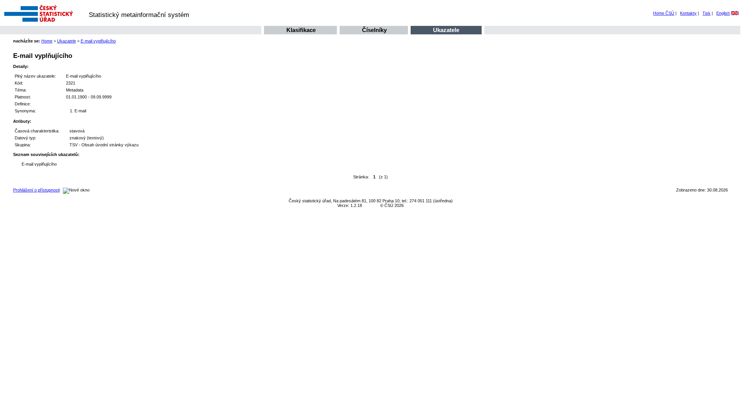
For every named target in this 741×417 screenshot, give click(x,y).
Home (46, 41)
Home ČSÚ (663, 13)
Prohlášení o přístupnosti (36, 190)
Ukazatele (446, 30)
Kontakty (688, 13)
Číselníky (374, 30)
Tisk (706, 13)
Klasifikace (301, 30)
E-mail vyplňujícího (98, 41)
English (723, 13)
